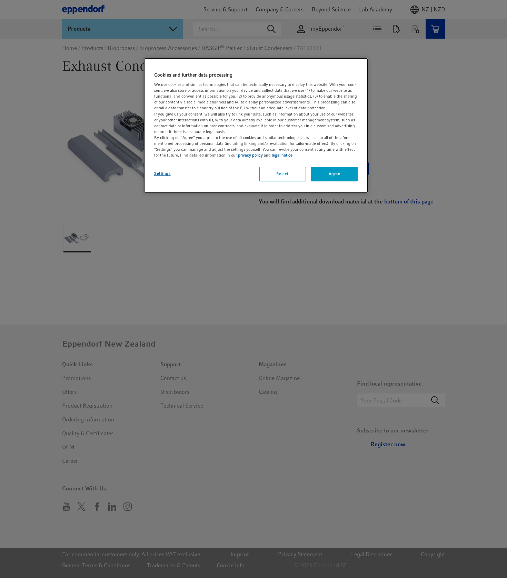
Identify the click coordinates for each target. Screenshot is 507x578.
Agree (334, 173)
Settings (162, 173)
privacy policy (250, 155)
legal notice (282, 155)
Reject (282, 173)
